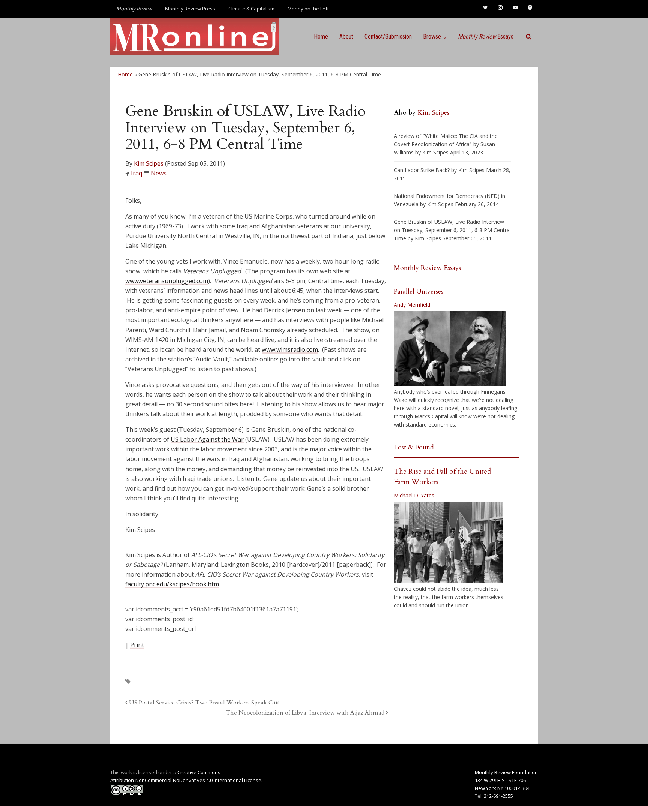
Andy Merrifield (412, 304)
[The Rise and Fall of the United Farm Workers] (448, 542)
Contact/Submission (388, 36)
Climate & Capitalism (251, 8)
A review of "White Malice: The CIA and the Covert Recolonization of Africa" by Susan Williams (446, 144)
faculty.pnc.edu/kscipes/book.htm (172, 584)
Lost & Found (414, 447)
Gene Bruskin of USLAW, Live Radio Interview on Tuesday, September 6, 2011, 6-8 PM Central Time (452, 230)
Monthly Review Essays (427, 268)
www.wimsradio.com (290, 349)
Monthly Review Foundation (506, 772)
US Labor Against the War (207, 439)
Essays (485, 36)
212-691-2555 (498, 796)
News (158, 173)
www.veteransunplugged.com (166, 281)
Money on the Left (308, 8)
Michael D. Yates (414, 495)
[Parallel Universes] (450, 348)
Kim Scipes (149, 163)
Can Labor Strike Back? (422, 170)
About (346, 36)
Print (137, 645)
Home (321, 36)
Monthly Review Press (190, 8)
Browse (432, 36)
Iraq (136, 173)
